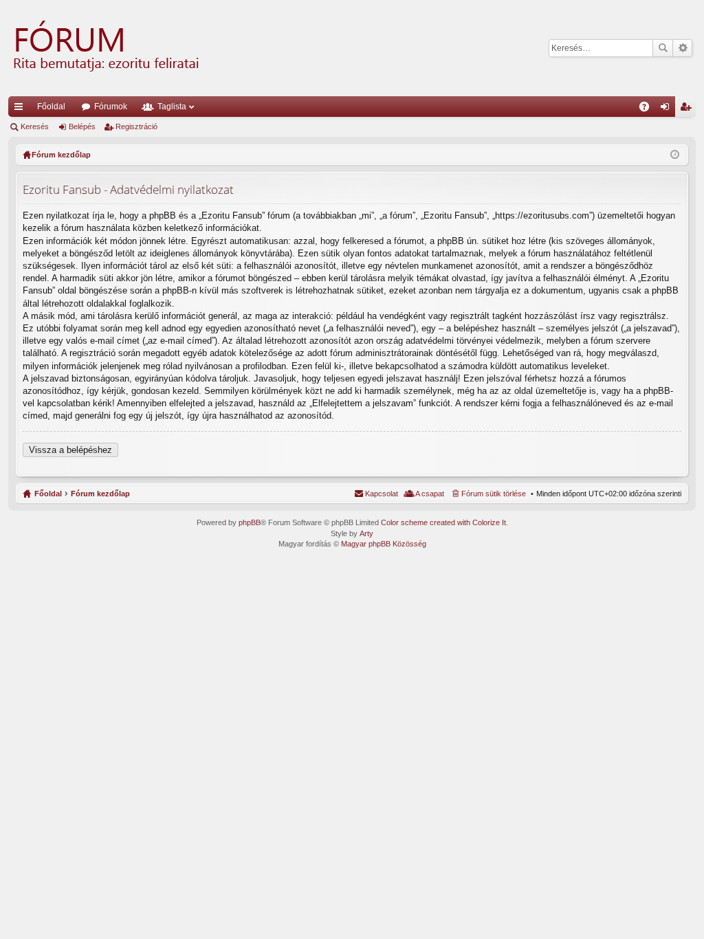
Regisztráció (136, 126)
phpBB (250, 522)
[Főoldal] (104, 48)
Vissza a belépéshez (70, 450)
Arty (366, 533)
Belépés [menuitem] (667, 109)
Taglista (171, 106)
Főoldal (51, 106)
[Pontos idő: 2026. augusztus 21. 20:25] (674, 155)
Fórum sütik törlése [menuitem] (493, 493)
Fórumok (110, 106)
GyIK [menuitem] (648, 109)
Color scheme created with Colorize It (443, 522)
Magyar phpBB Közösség (383, 544)
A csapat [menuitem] (429, 493)
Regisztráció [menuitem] (688, 109)
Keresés (662, 48)
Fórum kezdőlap (100, 493)
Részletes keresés (682, 48)
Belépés (82, 126)
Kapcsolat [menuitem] (381, 493)
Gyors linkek (21, 109)
